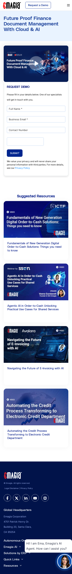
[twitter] (16, 498)
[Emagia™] (13, 475)
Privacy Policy (22, 168)
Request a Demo (38, 5)
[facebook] (7, 498)
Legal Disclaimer (11, 488)
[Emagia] (12, 5)
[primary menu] (63, 5)
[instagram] (45, 498)
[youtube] (35, 498)
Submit (14, 153)
